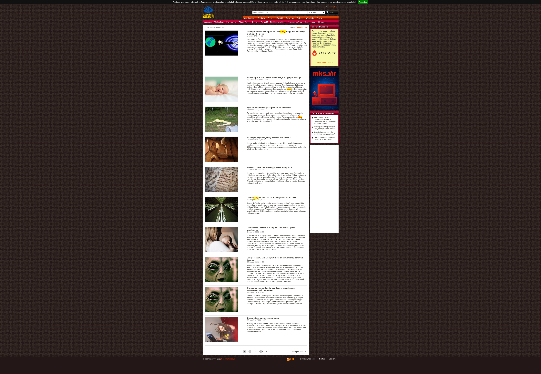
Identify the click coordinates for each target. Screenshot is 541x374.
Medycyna (208, 22)
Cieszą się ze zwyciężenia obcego (263, 318)
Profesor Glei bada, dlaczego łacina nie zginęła (269, 168)
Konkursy (289, 18)
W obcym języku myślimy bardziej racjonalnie (269, 138)
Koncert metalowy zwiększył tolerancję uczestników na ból (325, 138)
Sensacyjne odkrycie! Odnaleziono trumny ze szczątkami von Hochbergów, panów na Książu (325, 120)
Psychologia (231, 22)
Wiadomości (249, 18)
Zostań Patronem (320, 27)
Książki (279, 18)
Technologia (219, 22)
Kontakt (322, 359)
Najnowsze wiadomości (323, 113)
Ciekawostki (323, 22)
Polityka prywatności (307, 359)
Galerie (300, 18)
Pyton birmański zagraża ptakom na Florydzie (269, 108)
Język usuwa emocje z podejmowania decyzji (271, 198)
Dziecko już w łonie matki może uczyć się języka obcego (274, 78)
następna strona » (299, 352)
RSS (292, 359)
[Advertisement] (256, 66)
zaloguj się (332, 7)
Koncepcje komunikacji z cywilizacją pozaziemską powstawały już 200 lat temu (271, 289)
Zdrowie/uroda (244, 22)
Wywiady (310, 18)
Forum (271, 18)
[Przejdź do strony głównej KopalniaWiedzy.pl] (208, 12)
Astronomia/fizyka (295, 22)
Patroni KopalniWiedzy (324, 62)
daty (306, 27)
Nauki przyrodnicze (278, 22)
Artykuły (261, 18)
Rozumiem (363, 2)
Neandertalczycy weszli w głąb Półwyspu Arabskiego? (324, 133)
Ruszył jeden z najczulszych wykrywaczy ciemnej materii (324, 128)
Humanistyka (310, 22)
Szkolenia (332, 359)
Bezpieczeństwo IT (260, 22)
